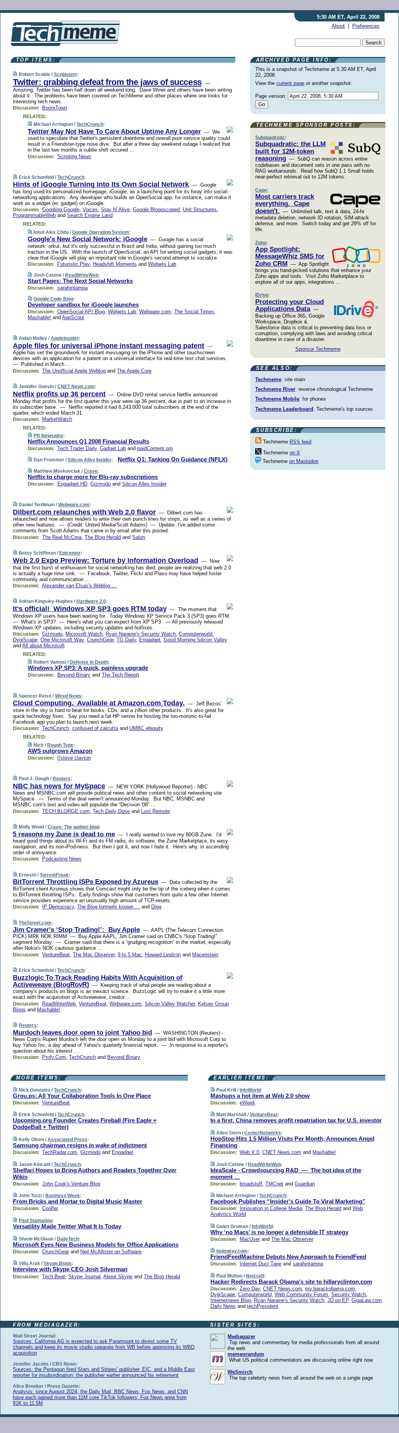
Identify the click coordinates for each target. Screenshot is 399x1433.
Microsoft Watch (83, 634)
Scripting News (74, 156)
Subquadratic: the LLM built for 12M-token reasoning (290, 151)
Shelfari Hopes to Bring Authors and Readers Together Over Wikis (95, 1173)
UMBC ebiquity (146, 728)
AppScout (73, 317)
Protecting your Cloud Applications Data (289, 305)
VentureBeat (56, 955)
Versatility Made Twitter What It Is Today (67, 1226)
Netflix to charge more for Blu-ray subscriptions (93, 477)
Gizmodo (100, 484)
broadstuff (251, 1184)
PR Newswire (48, 435)
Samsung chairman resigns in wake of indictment (80, 1145)
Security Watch (348, 1294)
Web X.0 (249, 1152)
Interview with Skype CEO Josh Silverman (70, 1269)
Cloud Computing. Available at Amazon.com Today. (99, 703)
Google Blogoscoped (156, 209)
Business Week (62, 1195)
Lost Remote (155, 811)
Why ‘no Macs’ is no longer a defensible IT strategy (279, 1232)
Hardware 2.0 (91, 601)
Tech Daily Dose (111, 811)
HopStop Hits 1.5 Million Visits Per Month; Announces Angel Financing (292, 1142)
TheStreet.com (35, 923)
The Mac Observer (94, 955)
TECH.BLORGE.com (66, 811)
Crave (90, 471)
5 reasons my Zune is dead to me (64, 834)
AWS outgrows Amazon (60, 750)
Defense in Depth (89, 662)
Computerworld (195, 634)
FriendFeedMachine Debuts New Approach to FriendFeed (288, 1256)
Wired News (68, 696)
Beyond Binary (73, 675)
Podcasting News (61, 859)
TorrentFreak (54, 875)
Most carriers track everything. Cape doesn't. (284, 204)
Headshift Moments (115, 264)
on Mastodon (303, 461)
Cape (261, 190)
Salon (138, 537)
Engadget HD (72, 484)
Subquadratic (270, 137)
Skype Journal (84, 1276)
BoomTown (54, 108)
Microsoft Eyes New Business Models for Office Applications (95, 1244)
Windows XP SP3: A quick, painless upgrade (88, 667)
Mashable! (39, 317)
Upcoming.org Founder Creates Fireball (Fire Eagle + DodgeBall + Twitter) (85, 1123)
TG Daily (126, 640)
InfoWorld (250, 1090)
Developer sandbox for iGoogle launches (83, 304)
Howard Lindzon (163, 955)
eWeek (247, 1103)
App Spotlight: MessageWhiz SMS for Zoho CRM (290, 256)
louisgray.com (231, 1251)
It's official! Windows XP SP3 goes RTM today (90, 609)
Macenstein (205, 955)
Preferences (366, 26)
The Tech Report (120, 675)
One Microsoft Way (62, 640)
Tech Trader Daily (77, 448)
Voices (90, 209)
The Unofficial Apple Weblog (74, 371)
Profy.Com (54, 1057)
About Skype (117, 1276)
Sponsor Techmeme (318, 349)
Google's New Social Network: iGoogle (87, 239)
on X (295, 453)
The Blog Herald (103, 537)
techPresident (262, 1306)
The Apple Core (134, 371)
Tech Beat (53, 1276)
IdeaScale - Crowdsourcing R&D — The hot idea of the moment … (285, 1173)
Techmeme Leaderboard (284, 409)
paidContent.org (155, 448)
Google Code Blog (53, 299)
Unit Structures (200, 209)
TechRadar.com (59, 1152)
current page (290, 83)
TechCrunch (89, 124)
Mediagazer (241, 1336)
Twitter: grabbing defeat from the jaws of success (107, 82)
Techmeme (268, 379)
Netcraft (255, 1276)
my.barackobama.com (330, 1289)
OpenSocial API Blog (81, 312)
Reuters (62, 778)
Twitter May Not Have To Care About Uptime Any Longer (114, 131)
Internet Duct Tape (260, 1264)
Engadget (150, 640)
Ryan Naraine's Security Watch (141, 634)
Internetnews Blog (230, 1300)
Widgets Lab (162, 264)
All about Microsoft (43, 645)
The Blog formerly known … (108, 907)
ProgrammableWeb (34, 215)
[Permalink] (15, 74)
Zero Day (250, 1289)
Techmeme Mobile (277, 399)
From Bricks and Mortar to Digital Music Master (77, 1201)
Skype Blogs (58, 1263)
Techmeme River (275, 389)
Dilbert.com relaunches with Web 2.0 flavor (84, 512)
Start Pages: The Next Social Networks (80, 280)
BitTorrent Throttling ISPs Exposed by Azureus (85, 881)
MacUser (250, 1239)
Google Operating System (100, 232)
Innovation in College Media (271, 1208)
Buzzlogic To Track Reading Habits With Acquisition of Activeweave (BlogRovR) (97, 981)
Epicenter (70, 553)
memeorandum (246, 1354)
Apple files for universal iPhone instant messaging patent (108, 346)
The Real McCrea (61, 537)
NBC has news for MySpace (59, 786)
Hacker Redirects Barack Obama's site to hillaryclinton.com (291, 1281)
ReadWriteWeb (81, 275)
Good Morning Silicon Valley (195, 640)
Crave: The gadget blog (73, 827)
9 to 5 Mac (130, 955)
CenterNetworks (262, 1133)
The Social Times (194, 312)
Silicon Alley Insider (89, 460)
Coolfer (50, 1208)
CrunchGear (100, 640)
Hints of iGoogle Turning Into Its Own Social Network (101, 184)
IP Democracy (58, 907)
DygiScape (25, 640)
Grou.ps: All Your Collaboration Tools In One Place (82, 1095)
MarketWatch (57, 419)
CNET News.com (76, 386)
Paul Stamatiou (35, 1220)
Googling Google (60, 209)
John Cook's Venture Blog (71, 1184)
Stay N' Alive (115, 209)
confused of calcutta (95, 728)
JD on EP (337, 1300)
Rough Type (60, 745)
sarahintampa (72, 288)
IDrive (261, 295)
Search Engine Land (90, 215)
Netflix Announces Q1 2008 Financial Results (88, 441)
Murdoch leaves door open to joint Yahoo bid (82, 1032)
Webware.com (155, 312)
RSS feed (300, 442)
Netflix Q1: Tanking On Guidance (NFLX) (173, 459)
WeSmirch (240, 1372)
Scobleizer (65, 74)
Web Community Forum (301, 1294)
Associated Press (67, 1139)
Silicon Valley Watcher (170, 1004)
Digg (156, 907)
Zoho (260, 242)
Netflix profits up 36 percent (59, 394)
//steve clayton (74, 758)
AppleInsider (65, 338)
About (338, 26)
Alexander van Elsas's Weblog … (79, 585)
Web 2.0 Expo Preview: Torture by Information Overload (105, 560)
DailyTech (68, 1239)
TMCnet (274, 1184)
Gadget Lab (113, 448)
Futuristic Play (73, 264)
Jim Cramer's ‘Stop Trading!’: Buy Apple (76, 929)
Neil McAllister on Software (110, 1252)
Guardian (305, 1184)
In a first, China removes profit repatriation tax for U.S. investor (296, 1120)
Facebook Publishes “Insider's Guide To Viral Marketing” (287, 1201)
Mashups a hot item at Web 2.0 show (260, 1095)
